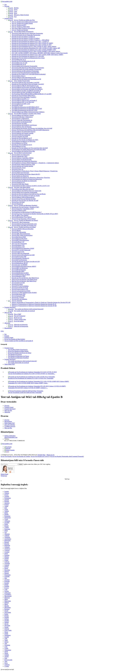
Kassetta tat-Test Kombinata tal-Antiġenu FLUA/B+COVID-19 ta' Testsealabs (30, 378)
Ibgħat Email (4, 474)
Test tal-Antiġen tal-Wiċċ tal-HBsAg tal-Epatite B (18, 341)
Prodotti (6, 336)
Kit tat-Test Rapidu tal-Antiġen (21, 456)
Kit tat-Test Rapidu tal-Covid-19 (40, 456)
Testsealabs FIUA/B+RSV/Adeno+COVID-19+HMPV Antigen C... (28, 388)
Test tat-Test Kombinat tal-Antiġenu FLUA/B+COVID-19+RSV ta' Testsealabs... (31, 373)
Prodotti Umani (8, 337)
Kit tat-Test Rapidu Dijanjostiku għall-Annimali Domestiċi (67, 456)
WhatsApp (4, 476)
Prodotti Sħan (41, 455)
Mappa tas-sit (50, 455)
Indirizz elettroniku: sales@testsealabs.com (10, 436)
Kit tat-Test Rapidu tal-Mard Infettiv (14, 339)
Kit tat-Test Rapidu (6, 456)
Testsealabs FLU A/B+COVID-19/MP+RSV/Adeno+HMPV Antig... (28, 383)
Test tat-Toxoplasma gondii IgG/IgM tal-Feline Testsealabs (25, 392)
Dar (5, 334)
